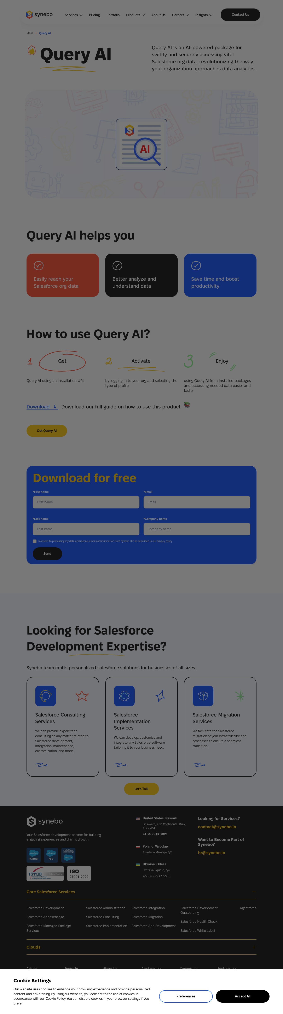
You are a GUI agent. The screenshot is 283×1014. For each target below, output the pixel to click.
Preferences (186, 996)
